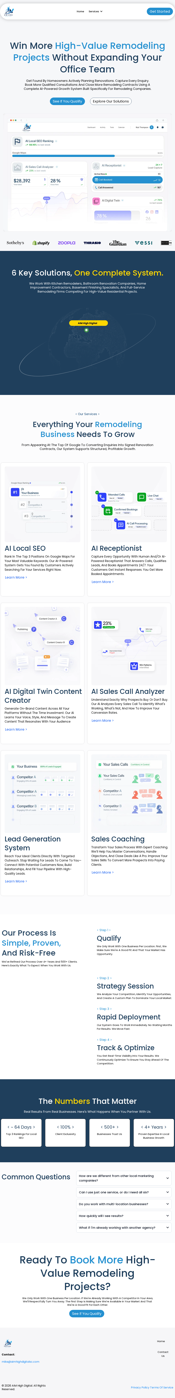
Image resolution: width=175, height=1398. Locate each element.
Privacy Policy (140, 1387)
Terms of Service (161, 1387)
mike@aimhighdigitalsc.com (20, 1362)
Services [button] (94, 11)
